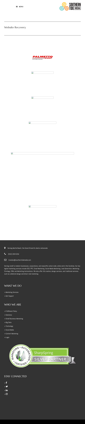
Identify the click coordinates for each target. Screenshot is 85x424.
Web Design (36, 138)
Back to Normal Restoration (42, 105)
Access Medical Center (42, 215)
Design (16, 138)
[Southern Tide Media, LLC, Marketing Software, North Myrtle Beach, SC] (12, 405)
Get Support (10, 296)
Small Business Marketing (14, 318)
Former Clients (20, 60)
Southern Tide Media (58, 6)
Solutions (9, 315)
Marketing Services (12, 292)
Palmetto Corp (42, 55)
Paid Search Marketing (42, 220)
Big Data (8, 322)
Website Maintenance (42, 60)
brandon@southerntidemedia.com (20, 260)
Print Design (26, 178)
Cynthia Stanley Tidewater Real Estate (42, 133)
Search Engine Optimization (40, 178)
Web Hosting (30, 60)
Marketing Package (27, 220)
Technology (9, 326)
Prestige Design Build (42, 174)
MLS (30, 138)
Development (24, 138)
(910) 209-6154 (13, 254)
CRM (8, 220)
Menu (21, 7)
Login (7, 337)
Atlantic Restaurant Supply (42, 80)
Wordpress (66, 60)
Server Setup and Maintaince (59, 220)
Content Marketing (12, 333)
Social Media (74, 220)
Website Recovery (56, 60)
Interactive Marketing (24, 110)
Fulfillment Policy (11, 311)
